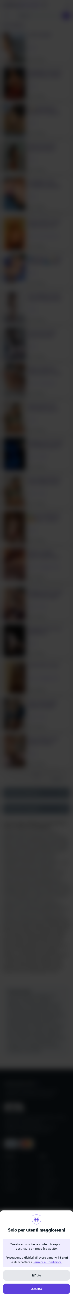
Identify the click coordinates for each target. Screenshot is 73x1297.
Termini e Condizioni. (47, 1262)
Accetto (36, 1289)
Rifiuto (36, 1275)
